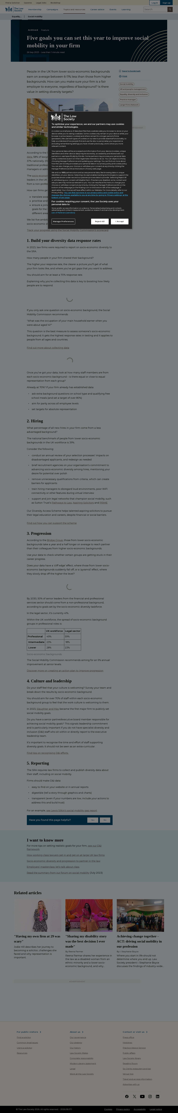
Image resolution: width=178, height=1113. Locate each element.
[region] (90, 170)
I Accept (120, 221)
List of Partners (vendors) (63, 213)
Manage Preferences (63, 221)
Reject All (100, 221)
